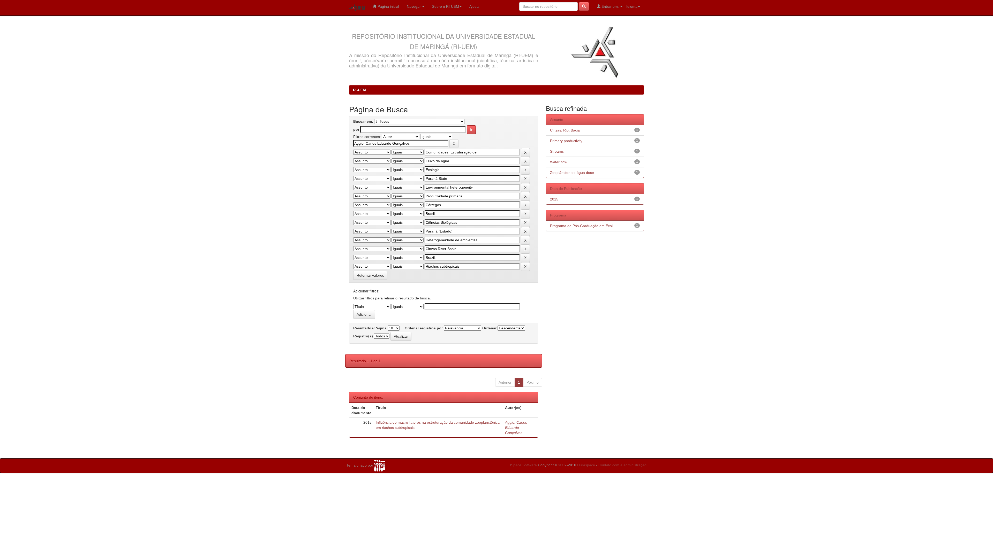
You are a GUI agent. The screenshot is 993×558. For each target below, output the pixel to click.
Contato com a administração (622, 465)
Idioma (631, 6)
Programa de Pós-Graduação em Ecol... (583, 226)
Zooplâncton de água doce (572, 173)
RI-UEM (359, 90)
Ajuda (474, 6)
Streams (557, 151)
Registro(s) (363, 336)
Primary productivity (566, 141)
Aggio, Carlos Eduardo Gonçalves (516, 427)
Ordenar (489, 328)
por (356, 129)
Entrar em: (610, 6)
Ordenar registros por (424, 328)
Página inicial (388, 6)
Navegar (414, 6)
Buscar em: (363, 121)
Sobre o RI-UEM (445, 6)
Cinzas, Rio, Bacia (565, 130)
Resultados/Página (370, 328)
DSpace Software (522, 465)
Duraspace (586, 465)
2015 (554, 199)
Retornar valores (370, 275)
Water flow (558, 162)
